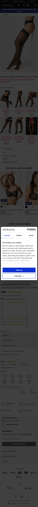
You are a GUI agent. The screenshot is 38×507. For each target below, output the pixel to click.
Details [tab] (19, 235)
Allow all (19, 270)
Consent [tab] (7, 235)
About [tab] (31, 235)
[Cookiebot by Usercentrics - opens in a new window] (27, 229)
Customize (18, 276)
